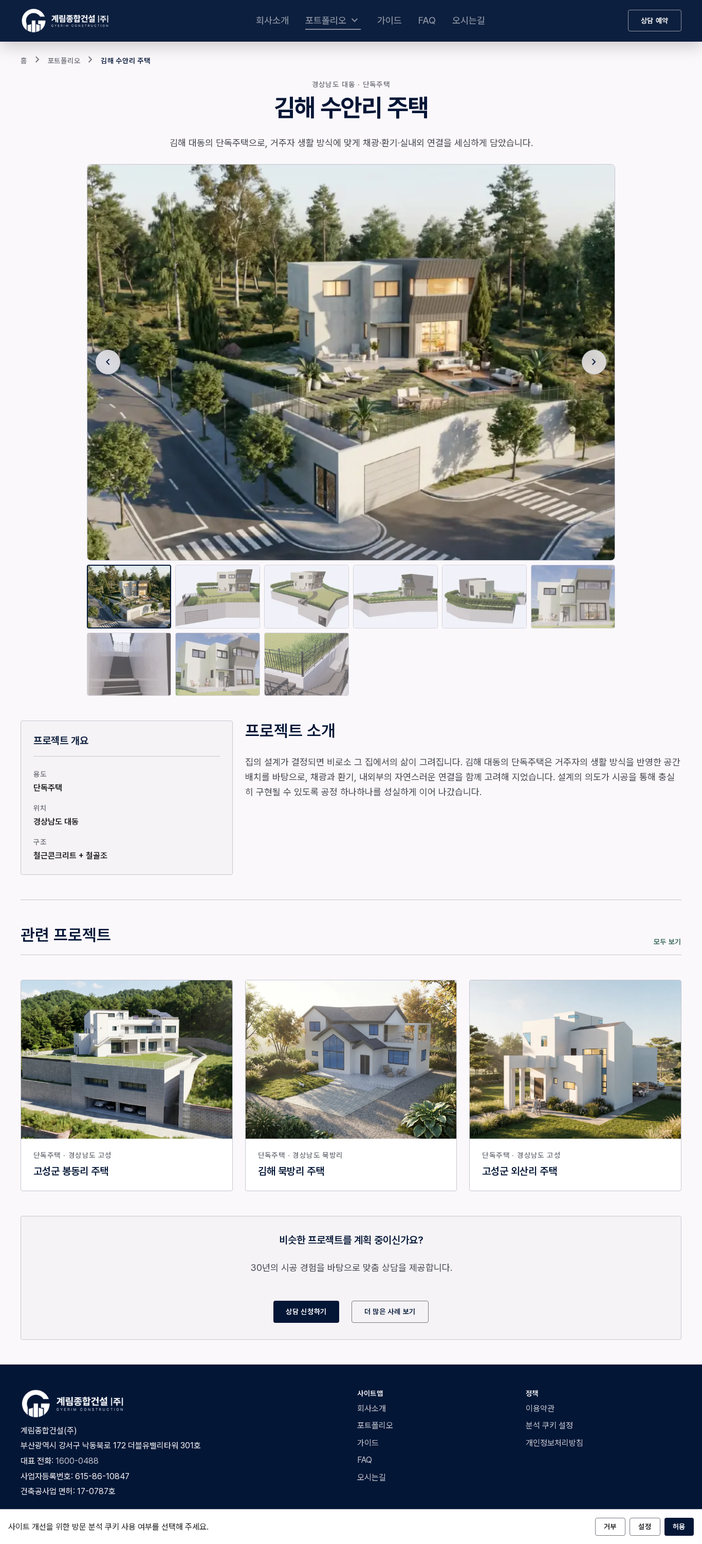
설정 (644, 1526)
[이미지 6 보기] (573, 597)
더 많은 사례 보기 (390, 1311)
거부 (610, 1526)
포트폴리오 (333, 20)
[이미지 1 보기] (129, 597)
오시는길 (468, 20)
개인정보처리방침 (554, 1443)
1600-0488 (77, 1461)
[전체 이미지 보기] (351, 363)
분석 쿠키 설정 (549, 1425)
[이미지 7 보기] (129, 664)
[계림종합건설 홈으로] (67, 20)
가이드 (389, 20)
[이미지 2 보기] (217, 597)
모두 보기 (668, 942)
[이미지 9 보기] (306, 664)
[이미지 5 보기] (484, 597)
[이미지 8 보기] (217, 664)
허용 (679, 1526)
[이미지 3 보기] (306, 597)
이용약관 (540, 1408)
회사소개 (272, 20)
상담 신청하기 (306, 1311)
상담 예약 (655, 20)
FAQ (427, 20)
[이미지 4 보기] (395, 597)
